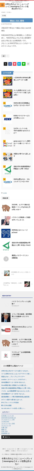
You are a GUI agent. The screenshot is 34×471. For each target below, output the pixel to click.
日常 (3, 449)
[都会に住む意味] (19, 64)
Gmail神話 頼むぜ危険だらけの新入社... (14, 385)
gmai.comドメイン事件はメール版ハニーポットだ (22, 143)
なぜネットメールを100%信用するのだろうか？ (22, 130)
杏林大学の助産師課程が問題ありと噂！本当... (16, 388)
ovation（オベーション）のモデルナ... (14, 379)
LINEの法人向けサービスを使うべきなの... (15, 371)
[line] (23, 64)
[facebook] (10, 64)
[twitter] (5, 64)
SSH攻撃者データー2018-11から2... (13, 394)
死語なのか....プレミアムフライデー (13, 376)
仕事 (18, 449)
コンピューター (11, 449)
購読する (7, 437)
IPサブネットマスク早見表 (10, 402)
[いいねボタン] (3, 56)
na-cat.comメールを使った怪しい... (13, 408)
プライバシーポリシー (22, 450)
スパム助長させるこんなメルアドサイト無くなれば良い (22, 92)
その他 (5, 193)
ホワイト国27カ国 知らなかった (11, 400)
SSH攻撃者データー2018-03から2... (13, 382)
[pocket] (14, 64)
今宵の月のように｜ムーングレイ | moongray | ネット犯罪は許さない (17, 6)
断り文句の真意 (6, 405)
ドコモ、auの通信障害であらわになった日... (16, 391)
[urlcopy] (28, 64)
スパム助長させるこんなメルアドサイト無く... (16, 374)
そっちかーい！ (25, 449)
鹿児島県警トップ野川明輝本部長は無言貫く (15, 397)
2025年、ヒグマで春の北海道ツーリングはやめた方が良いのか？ (21, 207)
